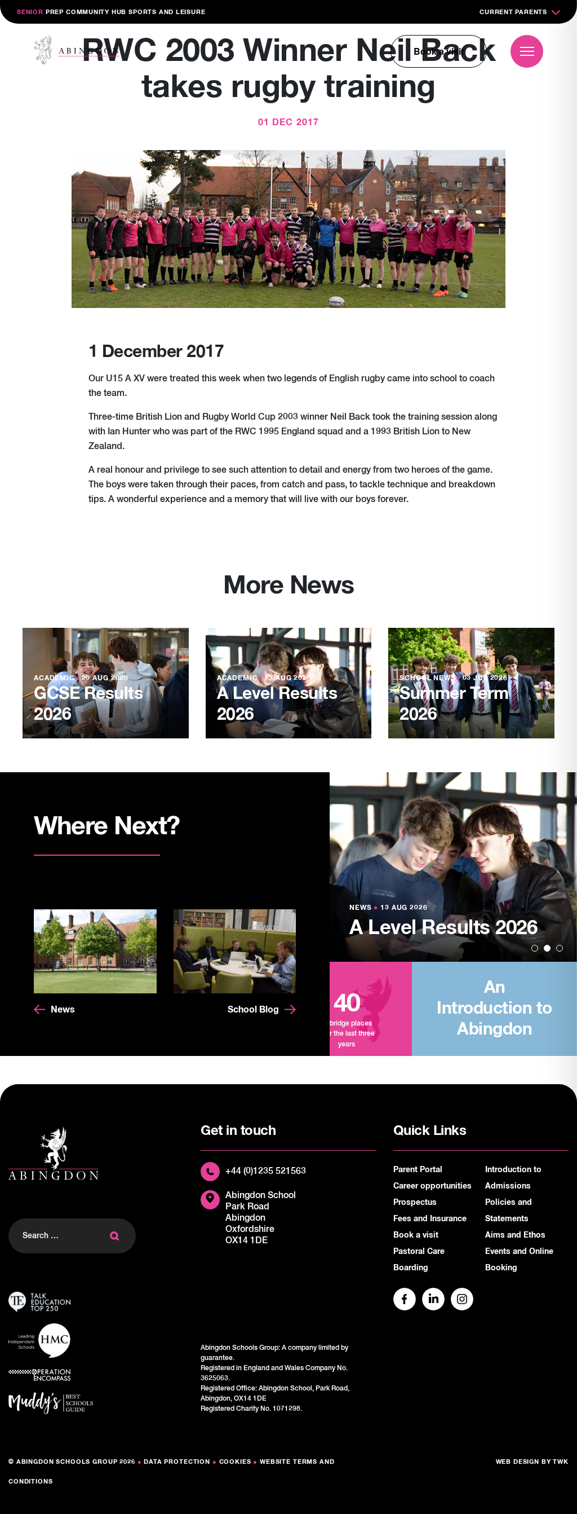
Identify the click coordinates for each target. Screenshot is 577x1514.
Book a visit (439, 51)
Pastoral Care (419, 1252)
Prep (55, 12)
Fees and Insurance (430, 1219)
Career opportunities (432, 1186)
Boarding (410, 1268)
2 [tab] (547, 948)
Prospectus (415, 1203)
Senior (30, 12)
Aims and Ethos (515, 1235)
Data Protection (177, 1462)
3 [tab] (559, 948)
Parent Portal (417, 1170)
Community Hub (96, 12)
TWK (561, 1462)
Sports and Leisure (166, 12)
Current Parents (513, 12)
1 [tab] (534, 948)
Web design (518, 1462)
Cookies (235, 1462)
